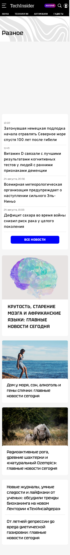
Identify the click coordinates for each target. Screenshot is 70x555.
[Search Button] (60, 6)
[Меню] (4, 6)
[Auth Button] (66, 6)
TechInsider (22, 5)
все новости (35, 240)
